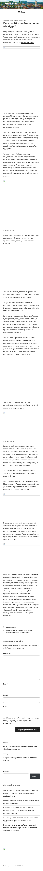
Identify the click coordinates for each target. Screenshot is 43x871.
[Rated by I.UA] (8, 849)
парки (28, 632)
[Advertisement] (21, 91)
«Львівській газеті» (10, 610)
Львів (8, 627)
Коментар (7, 653)
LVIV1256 (23, 20)
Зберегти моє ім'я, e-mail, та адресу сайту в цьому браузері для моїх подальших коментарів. (21, 720)
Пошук (6, 771)
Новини (13, 627)
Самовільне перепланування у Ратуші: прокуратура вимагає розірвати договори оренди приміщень (18, 810)
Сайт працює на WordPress (13, 866)
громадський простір (14, 632)
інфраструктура (11, 630)
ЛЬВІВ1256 (10, 3)
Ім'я (5, 684)
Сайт (5, 706)
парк (24, 632)
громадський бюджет (25, 630)
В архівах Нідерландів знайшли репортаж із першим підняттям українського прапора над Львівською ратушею (20, 828)
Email (6, 695)
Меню (23, 12)
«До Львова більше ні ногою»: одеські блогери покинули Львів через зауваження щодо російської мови (20, 793)
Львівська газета (27, 42)
